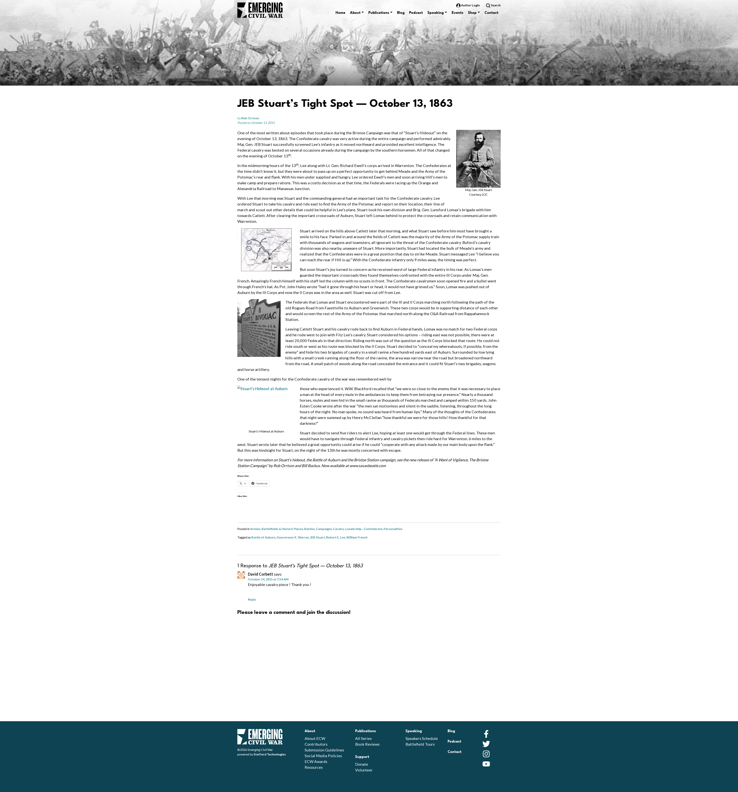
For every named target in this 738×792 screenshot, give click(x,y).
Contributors (316, 744)
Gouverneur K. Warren (293, 537)
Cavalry (338, 529)
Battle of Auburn (263, 537)
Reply (252, 599)
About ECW (315, 738)
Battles (309, 529)
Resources (314, 767)
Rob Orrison (250, 118)
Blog (401, 13)
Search (495, 5)
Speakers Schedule (422, 738)
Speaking (435, 13)
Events (457, 13)
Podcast (416, 13)
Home (340, 13)
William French (356, 537)
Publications (378, 13)
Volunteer (364, 770)
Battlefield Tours (420, 744)
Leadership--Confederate (363, 529)
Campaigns (324, 529)
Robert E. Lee (335, 537)
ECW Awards (316, 761)
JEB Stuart (317, 537)
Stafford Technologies (270, 754)
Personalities (393, 529)
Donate (361, 764)
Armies (255, 529)
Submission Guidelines (324, 750)
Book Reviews (367, 744)
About (355, 13)
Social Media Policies (323, 755)
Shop (472, 13)
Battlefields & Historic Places (282, 529)
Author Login (470, 5)
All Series (363, 738)
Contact (491, 13)
